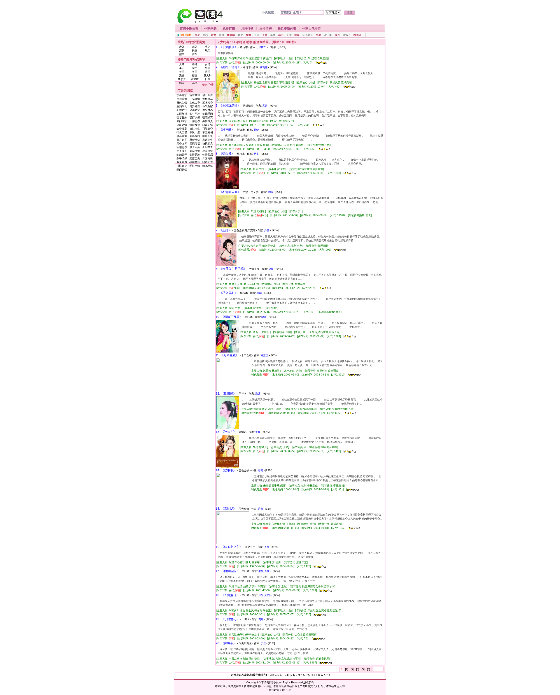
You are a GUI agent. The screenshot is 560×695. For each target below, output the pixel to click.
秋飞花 (264, 67)
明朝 (207, 46)
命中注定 (182, 128)
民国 (194, 50)
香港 (194, 64)
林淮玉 (264, 355)
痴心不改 (194, 113)
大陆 (181, 64)
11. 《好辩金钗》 (227, 355)
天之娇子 (182, 139)
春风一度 (194, 132)
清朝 (181, 50)
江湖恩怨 (194, 121)
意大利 (208, 75)
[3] (352, 669)
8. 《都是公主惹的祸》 (231, 268)
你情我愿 (207, 154)
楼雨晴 (231, 35)
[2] (346, 669)
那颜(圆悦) (264, 571)
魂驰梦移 (207, 165)
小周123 (261, 47)
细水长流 (207, 136)
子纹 (289, 35)
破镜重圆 (207, 113)
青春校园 (194, 136)
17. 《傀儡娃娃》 (227, 571)
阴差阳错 (207, 124)
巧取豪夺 (207, 128)
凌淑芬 (347, 35)
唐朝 (181, 46)
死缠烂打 (182, 110)
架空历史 (194, 158)
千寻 (256, 35)
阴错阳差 (207, 162)
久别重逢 (207, 147)
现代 (207, 50)
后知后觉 (182, 106)
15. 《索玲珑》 (226, 508)
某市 (181, 68)
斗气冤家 (207, 106)
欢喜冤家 (182, 95)
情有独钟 (194, 95)
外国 (207, 68)
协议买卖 (207, 143)
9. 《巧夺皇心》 (227, 293)
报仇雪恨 (182, 132)
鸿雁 (261, 619)
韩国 (181, 82)
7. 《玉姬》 (223, 230)
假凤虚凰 (182, 162)
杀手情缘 (182, 158)
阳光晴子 (308, 35)
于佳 (258, 431)
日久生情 (182, 102)
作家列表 (210, 28)
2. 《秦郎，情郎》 (228, 67)
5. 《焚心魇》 (225, 153)
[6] (368, 669)
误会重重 (182, 136)
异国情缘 (207, 151)
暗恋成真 (207, 117)
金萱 (213, 35)
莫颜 (272, 35)
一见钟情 (194, 98)
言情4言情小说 (269, 682)
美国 (181, 71)
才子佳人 (182, 151)
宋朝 (194, 46)
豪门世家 (182, 121)
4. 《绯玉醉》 (225, 129)
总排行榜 (229, 28)
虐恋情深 (194, 151)
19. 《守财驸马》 (227, 619)
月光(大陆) (264, 595)
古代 (194, 54)
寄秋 (205, 35)
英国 (194, 71)
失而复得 (182, 113)
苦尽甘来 (182, 117)
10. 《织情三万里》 (229, 317)
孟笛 (265, 105)
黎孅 (248, 35)
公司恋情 (182, 124)
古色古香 (194, 102)
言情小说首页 (189, 28)
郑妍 (271, 268)
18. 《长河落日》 (227, 595)
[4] (357, 669)
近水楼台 (207, 102)
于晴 (264, 35)
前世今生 (194, 128)
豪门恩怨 (182, 169)
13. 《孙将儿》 (226, 431)
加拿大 (182, 79)
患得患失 (207, 139)
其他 (194, 82)
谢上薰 (328, 35)
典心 (281, 35)
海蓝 (258, 393)
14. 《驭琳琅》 (226, 470)
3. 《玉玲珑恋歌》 (228, 105)
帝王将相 (207, 132)
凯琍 (318, 35)
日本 (207, 79)
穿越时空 (194, 110)
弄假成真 (207, 121)
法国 (207, 71)
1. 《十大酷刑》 (227, 47)
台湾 (207, 64)
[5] (363, 669)
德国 (194, 75)
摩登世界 (207, 110)
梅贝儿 (357, 35)
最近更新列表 (287, 28)
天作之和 (182, 143)
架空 (181, 54)
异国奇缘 (207, 158)
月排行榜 (247, 28)
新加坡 (195, 79)
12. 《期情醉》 (226, 393)
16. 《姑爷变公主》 (229, 547)
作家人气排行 (311, 28)
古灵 (197, 35)
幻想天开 (182, 154)
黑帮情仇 (194, 139)
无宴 (256, 153)
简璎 (221, 35)
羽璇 (256, 129)
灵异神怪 (194, 106)
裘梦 (240, 35)
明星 (297, 35)
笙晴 (259, 293)
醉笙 (264, 317)
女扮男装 (194, 154)
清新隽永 (194, 124)
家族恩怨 (182, 147)
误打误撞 (194, 117)
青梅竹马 (207, 98)
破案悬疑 (194, 162)
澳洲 (181, 75)
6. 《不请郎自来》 (228, 192)
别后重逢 (182, 98)
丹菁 (267, 230)
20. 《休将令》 (226, 643)
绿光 (337, 35)
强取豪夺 (182, 165)
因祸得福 (194, 143)
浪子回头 (194, 147)
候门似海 (207, 95)
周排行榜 (265, 28)
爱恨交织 (194, 165)
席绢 (270, 192)
